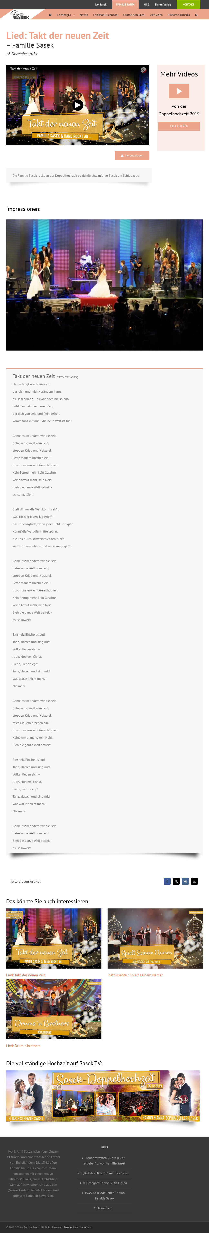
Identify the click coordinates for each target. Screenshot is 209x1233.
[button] (196, 14)
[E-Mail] (194, 881)
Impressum (86, 1227)
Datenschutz (71, 1227)
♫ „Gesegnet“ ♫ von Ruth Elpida (104, 1183)
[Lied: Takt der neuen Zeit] (53, 938)
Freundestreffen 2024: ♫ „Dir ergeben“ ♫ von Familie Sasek (105, 1160)
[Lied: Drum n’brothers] (53, 1009)
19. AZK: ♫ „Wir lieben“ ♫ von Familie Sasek (104, 1195)
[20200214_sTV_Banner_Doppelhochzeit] (103, 1072)
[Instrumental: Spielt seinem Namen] (155, 938)
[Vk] (185, 881)
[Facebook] (167, 881)
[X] (176, 881)
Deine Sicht (104, 1208)
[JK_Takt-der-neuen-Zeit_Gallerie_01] (104, 285)
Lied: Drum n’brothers (23, 1045)
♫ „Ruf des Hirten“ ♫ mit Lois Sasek (104, 1173)
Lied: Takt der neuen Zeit (25, 975)
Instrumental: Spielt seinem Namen (135, 975)
